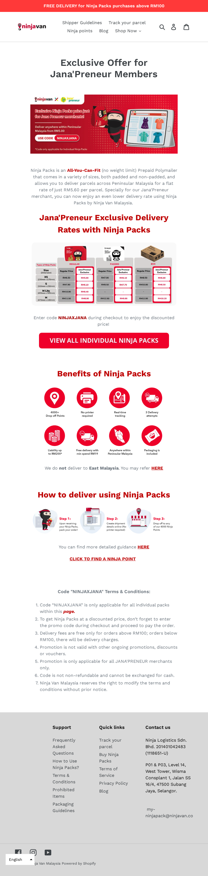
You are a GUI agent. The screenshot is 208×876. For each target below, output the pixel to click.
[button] (20, 859)
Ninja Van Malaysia (45, 863)
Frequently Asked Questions (64, 747)
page (68, 611)
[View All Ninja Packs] (103, 306)
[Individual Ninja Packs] (104, 347)
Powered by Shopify (79, 863)
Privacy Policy (113, 783)
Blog (103, 791)
